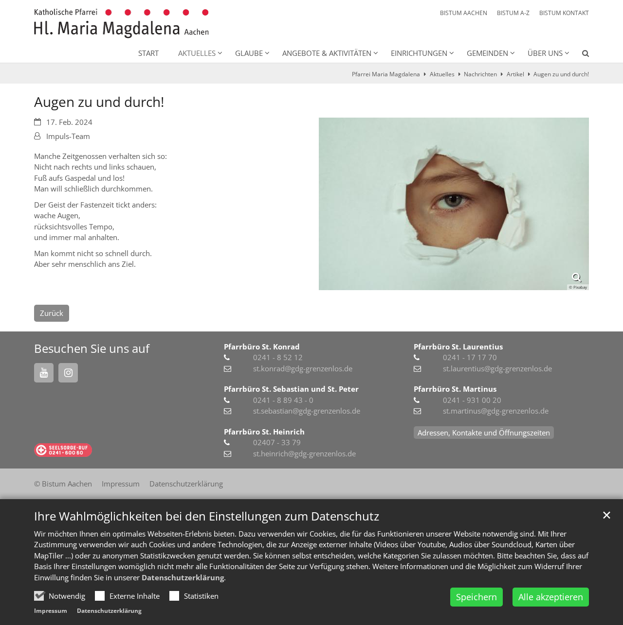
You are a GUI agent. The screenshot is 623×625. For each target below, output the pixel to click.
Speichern (476, 597)
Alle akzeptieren (550, 597)
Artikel (515, 74)
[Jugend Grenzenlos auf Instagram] (68, 372)
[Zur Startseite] (121, 23)
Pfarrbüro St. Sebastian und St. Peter (291, 389)
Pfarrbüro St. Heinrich (264, 431)
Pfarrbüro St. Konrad (262, 346)
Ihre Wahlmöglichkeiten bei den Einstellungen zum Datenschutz (206, 516)
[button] (579, 55)
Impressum (50, 611)
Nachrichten (480, 74)
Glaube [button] (249, 53)
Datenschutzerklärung (183, 577)
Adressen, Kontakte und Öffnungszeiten (484, 432)
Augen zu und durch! (561, 74)
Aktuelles (442, 74)
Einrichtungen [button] (419, 53)
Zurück (51, 313)
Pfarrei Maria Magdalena (386, 74)
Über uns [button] (545, 53)
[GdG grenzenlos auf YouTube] (44, 372)
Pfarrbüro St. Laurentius (458, 346)
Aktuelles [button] (197, 53)
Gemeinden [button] (487, 53)
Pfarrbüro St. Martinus (455, 389)
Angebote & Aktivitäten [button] (326, 53)
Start (148, 53)
